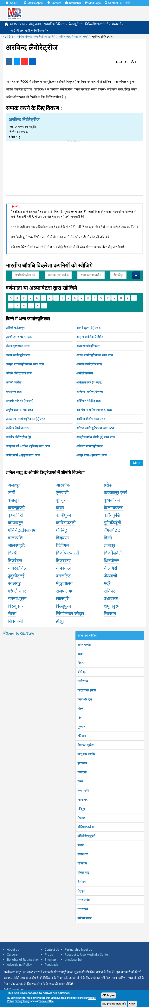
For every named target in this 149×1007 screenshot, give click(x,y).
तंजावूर (109, 545)
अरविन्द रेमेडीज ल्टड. (17, 428)
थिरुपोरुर (111, 560)
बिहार (81, 663)
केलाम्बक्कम (113, 507)
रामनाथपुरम (17, 598)
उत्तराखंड (83, 909)
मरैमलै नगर (17, 591)
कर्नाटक (82, 772)
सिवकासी (15, 621)
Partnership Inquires (78, 949)
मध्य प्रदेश (83, 790)
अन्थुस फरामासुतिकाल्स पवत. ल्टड (25, 364)
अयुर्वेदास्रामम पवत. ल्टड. (20, 410)
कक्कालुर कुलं (115, 492)
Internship (75, 2)
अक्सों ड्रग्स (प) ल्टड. (88, 328)
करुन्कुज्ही (16, 507)
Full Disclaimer (14, 989)
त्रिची (12, 553)
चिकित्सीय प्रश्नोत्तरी (96, 24)
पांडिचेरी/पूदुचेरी (86, 836)
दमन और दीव (85, 699)
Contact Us (115, 2)
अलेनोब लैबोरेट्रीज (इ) (18, 437)
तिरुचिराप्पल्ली (67, 553)
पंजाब (81, 845)
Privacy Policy (22, 1001)
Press (49, 954)
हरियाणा (82, 736)
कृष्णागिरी (15, 515)
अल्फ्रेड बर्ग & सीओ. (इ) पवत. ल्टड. (96, 437)
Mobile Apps (35, 2)
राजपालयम (64, 591)
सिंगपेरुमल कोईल (70, 613)
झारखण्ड (82, 763)
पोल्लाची (110, 576)
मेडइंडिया (8, 36)
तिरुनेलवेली (113, 553)
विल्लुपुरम (63, 606)
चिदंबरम (62, 538)
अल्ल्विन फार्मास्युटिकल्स (89, 446)
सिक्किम (82, 863)
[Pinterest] (24, 61)
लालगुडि (62, 598)
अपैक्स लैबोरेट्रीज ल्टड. (89, 364)
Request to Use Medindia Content (87, 954)
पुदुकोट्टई (16, 576)
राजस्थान (83, 854)
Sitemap (50, 959)
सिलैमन (110, 613)
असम (80, 654)
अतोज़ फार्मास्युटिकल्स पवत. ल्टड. (95, 355)
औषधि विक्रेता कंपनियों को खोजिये (36, 36)
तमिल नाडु (83, 872)
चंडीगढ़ (82, 672)
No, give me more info (114, 1003)
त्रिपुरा (81, 891)
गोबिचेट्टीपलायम (21, 530)
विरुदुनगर (15, 606)
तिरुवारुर (63, 560)
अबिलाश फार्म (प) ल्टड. (89, 382)
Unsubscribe (73, 959)
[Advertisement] (74, 169)
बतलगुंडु (14, 583)
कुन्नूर (61, 500)
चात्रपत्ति (15, 538)
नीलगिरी (110, 568)
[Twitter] (17, 61)
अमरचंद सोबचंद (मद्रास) (19, 400)
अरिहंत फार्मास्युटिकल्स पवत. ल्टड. (95, 428)
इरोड (108, 485)
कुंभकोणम (112, 500)
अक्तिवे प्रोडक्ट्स (15, 328)
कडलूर (13, 500)
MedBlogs (94, 2)
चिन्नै (108, 538)
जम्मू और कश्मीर (86, 754)
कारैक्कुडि (112, 515)
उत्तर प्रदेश (84, 900)
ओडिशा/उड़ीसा (86, 827)
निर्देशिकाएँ (40, 30)
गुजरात (81, 727)
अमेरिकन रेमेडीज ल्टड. (88, 400)
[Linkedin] (32, 61)
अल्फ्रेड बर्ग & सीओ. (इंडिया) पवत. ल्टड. (28, 446)
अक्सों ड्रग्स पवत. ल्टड (19, 337)
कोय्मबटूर (15, 522)
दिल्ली (81, 708)
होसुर (60, 621)
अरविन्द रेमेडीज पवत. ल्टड (90, 419)
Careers (56, 2)
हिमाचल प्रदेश (86, 745)
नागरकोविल (17, 568)
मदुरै (107, 583)
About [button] (13, 2)
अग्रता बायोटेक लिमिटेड (89, 337)
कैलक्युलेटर (75, 24)
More (136, 463)
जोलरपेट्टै (16, 545)
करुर (60, 507)
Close (132, 1003)
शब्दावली (116, 24)
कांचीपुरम (63, 515)
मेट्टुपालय (64, 583)
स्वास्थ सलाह (17, 24)
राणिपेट (110, 591)
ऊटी (11, 492)
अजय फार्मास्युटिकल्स (88, 346)
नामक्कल (63, 568)
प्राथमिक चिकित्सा (54, 24)
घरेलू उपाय (35, 24)
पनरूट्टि (63, 576)
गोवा (80, 717)
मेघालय (82, 818)
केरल (80, 781)
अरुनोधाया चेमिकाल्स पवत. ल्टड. (94, 410)
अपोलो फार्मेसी (14, 382)
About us (13, 949)
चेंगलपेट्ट (112, 530)
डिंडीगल (62, 545)
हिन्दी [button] (128, 2)
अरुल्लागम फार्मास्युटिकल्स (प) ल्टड (25, 419)
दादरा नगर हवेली (87, 690)
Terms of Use (46, 1001)
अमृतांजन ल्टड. (14, 391)
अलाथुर (14, 485)
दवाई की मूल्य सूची (20, 30)
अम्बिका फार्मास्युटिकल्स (89, 391)
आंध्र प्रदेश (84, 644)
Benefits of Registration (23, 959)
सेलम (12, 613)
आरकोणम (64, 485)
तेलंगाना (82, 882)
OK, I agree (108, 995)
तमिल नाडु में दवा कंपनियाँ (73, 36)
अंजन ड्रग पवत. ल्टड (17, 346)
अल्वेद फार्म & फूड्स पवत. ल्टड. (23, 455)
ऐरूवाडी (62, 492)
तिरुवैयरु (15, 560)
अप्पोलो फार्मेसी (84, 373)
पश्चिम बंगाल (85, 918)
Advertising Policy (19, 965)
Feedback (51, 965)
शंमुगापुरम (111, 606)
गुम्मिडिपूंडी (112, 522)
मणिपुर (81, 809)
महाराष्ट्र (82, 799)
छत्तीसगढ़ (83, 681)
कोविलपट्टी (65, 522)
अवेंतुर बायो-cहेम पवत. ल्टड (91, 455)
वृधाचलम (111, 598)
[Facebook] (9, 61)
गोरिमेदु (61, 530)
